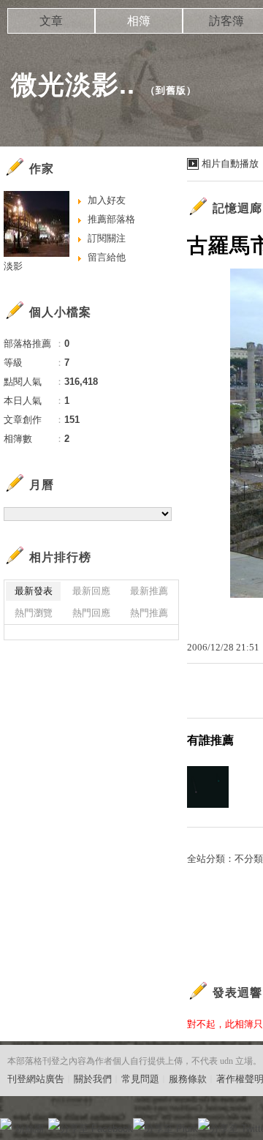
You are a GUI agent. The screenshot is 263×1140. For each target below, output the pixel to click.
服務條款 (188, 1078)
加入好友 (107, 200)
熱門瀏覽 (34, 612)
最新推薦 (149, 590)
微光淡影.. (73, 85)
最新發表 (34, 590)
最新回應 (91, 590)
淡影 (13, 265)
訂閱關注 (107, 238)
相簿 (138, 21)
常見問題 (140, 1078)
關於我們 (93, 1078)
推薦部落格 (111, 219)
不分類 (249, 858)
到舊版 (171, 90)
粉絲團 (29, 1128)
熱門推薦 (149, 612)
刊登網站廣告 (35, 1078)
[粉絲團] (6, 1124)
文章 (51, 21)
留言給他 (107, 257)
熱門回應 (91, 612)
